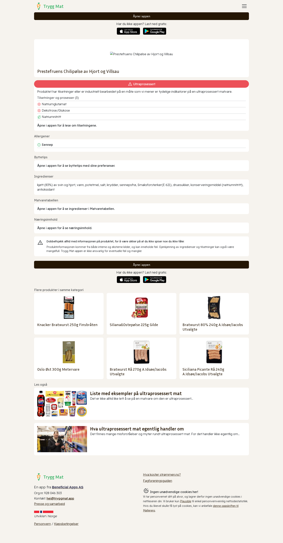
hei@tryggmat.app (60, 498)
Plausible (185, 501)
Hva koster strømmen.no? (162, 474)
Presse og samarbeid (49, 504)
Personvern (42, 524)
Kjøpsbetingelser (66, 524)
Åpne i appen (141, 16)
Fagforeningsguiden (157, 481)
